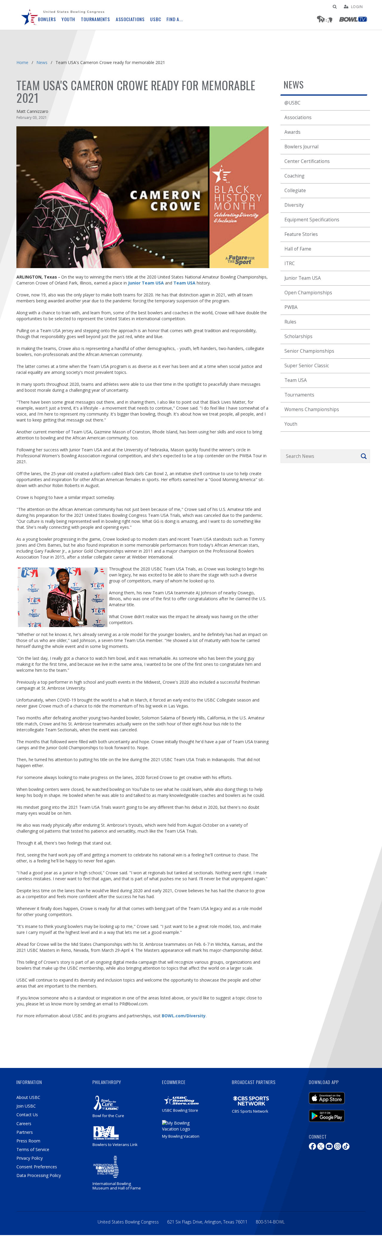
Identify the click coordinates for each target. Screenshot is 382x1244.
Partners (24, 1132)
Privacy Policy (29, 1158)
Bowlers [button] (47, 19)
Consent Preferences (36, 1167)
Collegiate (295, 190)
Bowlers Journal (301, 147)
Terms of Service (32, 1149)
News (41, 62)
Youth (290, 424)
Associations (298, 117)
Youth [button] (68, 19)
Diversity (294, 205)
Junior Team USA (302, 278)
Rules (290, 322)
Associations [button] (130, 19)
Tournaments (299, 395)
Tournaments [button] (95, 19)
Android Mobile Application (336, 1113)
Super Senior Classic (306, 366)
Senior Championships (309, 351)
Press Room (28, 1141)
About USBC (28, 1097)
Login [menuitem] (357, 6)
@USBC (292, 103)
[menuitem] (29, 15)
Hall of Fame (297, 249)
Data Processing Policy (38, 1175)
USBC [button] (155, 19)
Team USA (295, 380)
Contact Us (27, 1114)
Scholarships (298, 336)
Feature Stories (301, 234)
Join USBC (26, 1106)
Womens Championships (311, 409)
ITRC (289, 263)
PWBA (291, 307)
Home (22, 62)
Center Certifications (307, 161)
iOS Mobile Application (336, 1095)
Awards (292, 132)
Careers (23, 1123)
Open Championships (308, 293)
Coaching (294, 176)
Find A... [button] (175, 19)
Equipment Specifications (311, 220)
